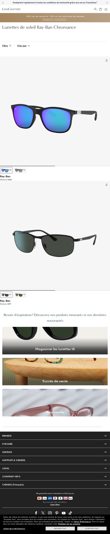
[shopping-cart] (100, 9)
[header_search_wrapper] (95, 9)
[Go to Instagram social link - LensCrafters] (50, 513)
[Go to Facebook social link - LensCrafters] (36, 513)
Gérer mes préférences (14, 529)
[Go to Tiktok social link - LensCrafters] (70, 513)
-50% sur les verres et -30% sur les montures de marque (55, 17)
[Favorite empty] (106, 60)
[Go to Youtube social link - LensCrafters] (63, 513)
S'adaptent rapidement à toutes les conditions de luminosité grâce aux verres (55, 2)
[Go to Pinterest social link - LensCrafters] (57, 513)
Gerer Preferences (82, 522)
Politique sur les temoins (69, 524)
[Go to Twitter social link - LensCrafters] (43, 513)
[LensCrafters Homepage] (11, 9)
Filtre (5, 46)
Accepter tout (92, 528)
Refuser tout (60, 528)
